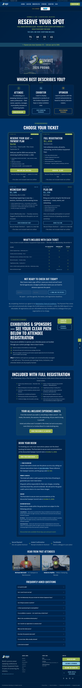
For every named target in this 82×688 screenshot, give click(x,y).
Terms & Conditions (53, 685)
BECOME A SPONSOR (71, 663)
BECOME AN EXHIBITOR (71, 668)
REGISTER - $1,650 (58, 170)
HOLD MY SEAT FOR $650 (24, 170)
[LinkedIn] (66, 678)
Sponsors (44, 4)
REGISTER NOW (75, 4)
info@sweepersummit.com (75, 0)
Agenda (23, 4)
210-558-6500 (44, 468)
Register (23, 670)
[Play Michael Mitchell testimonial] (26, 563)
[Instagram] (70, 678)
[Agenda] (79, 344)
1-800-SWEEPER (67, 685)
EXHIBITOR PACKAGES (63, 321)
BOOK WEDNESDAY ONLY (24, 223)
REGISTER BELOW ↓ (18, 112)
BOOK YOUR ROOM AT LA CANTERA (41, 431)
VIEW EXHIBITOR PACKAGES (41, 111)
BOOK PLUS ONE (57, 223)
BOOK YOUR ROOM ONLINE (28, 457)
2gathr (78, 685)
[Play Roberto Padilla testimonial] (56, 563)
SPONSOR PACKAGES (63, 327)
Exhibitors (51, 4)
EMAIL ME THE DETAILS (57, 292)
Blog (56, 4)
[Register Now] (79, 340)
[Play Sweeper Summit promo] (41, 62)
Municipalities (36, 4)
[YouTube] (73, 678)
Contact (23, 671)
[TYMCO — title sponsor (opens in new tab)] (45, 8)
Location (28, 4)
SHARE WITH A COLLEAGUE (72, 673)
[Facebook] (63, 678)
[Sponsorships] (79, 348)
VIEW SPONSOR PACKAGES (63, 111)
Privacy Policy (44, 685)
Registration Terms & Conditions (46, 304)
